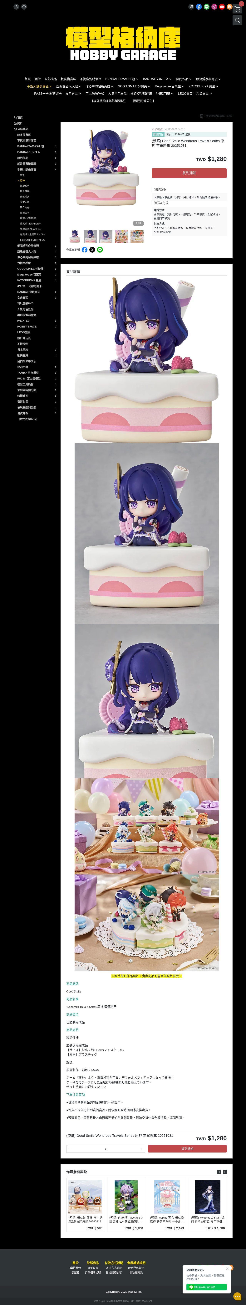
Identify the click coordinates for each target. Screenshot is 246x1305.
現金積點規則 (136, 1267)
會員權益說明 (136, 1263)
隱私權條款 (136, 1272)
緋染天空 (24, 213)
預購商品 (158, 134)
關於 (75, 1263)
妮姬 (22, 175)
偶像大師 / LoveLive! (30, 229)
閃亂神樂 (24, 191)
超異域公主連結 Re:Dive (32, 234)
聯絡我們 (75, 1267)
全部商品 (93, 1263)
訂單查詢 (92, 1267)
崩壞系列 (24, 186)
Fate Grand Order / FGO (32, 240)
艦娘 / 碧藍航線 (28, 218)
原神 (22, 180)
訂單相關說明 (93, 1272)
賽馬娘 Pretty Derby (30, 223)
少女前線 (24, 202)
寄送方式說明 (114, 1267)
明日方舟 (24, 207)
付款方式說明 (114, 1263)
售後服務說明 (114, 1272)
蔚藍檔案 (24, 196)
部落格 (75, 1272)
